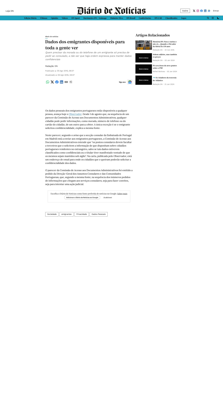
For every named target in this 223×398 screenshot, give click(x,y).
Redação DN (51, 66)
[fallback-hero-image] (143, 45)
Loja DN (10, 11)
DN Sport (76, 18)
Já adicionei (107, 197)
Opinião (54, 18)
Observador (75, 114)
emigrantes (66, 214)
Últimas (43, 18)
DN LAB (158, 18)
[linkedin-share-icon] (61, 83)
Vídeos (65, 18)
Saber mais (122, 193)
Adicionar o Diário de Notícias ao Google (82, 197)
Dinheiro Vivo (116, 18)
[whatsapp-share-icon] (47, 83)
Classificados (171, 18)
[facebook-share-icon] (57, 83)
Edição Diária (30, 18)
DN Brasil (131, 18)
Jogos (183, 18)
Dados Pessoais (99, 214)
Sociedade (52, 214)
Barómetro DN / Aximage (95, 18)
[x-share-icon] (52, 83)
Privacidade (81, 214)
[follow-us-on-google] (130, 82)
